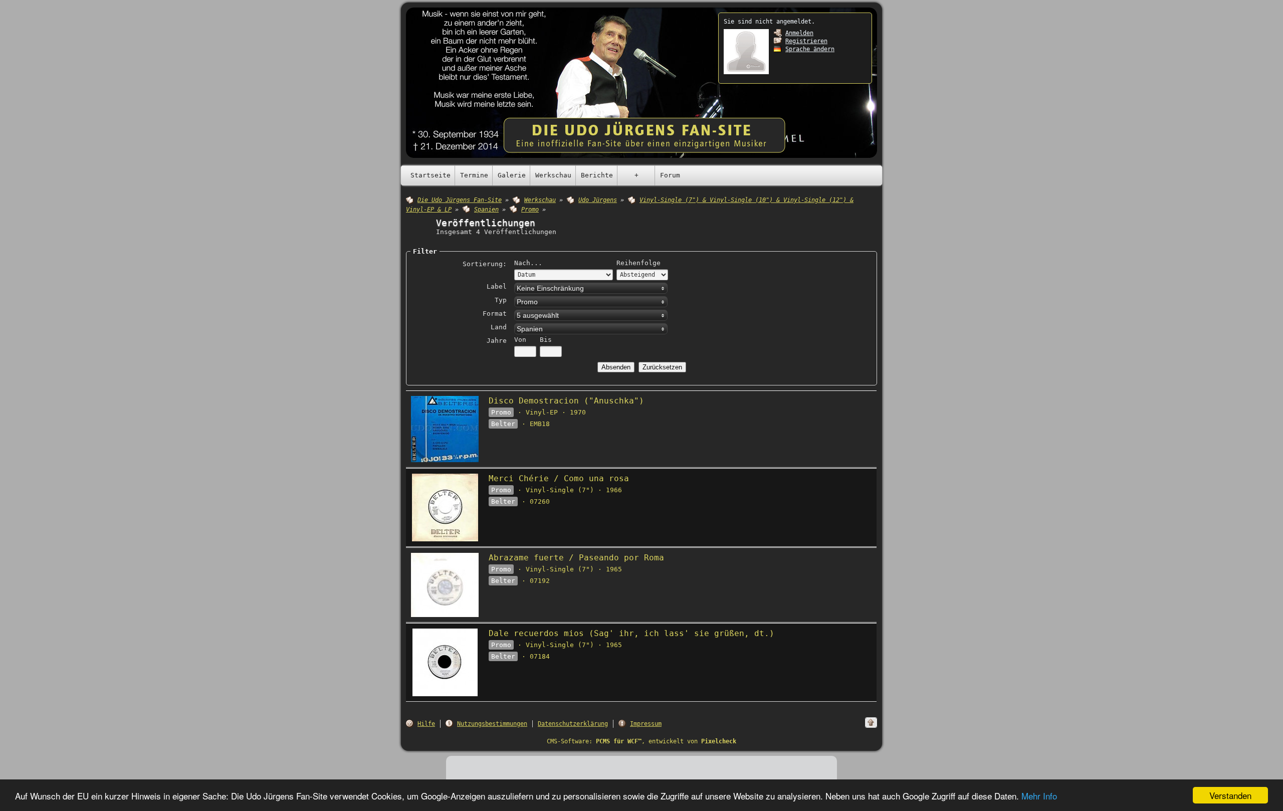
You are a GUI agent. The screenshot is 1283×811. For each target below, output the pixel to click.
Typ (501, 300)
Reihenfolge (638, 263)
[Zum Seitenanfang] (871, 722)
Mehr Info (1039, 795)
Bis (546, 339)
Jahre (497, 340)
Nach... (528, 263)
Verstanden (1230, 795)
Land (499, 327)
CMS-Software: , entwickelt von (641, 741)
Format (495, 313)
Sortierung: (485, 264)
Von (520, 339)
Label (497, 286)
